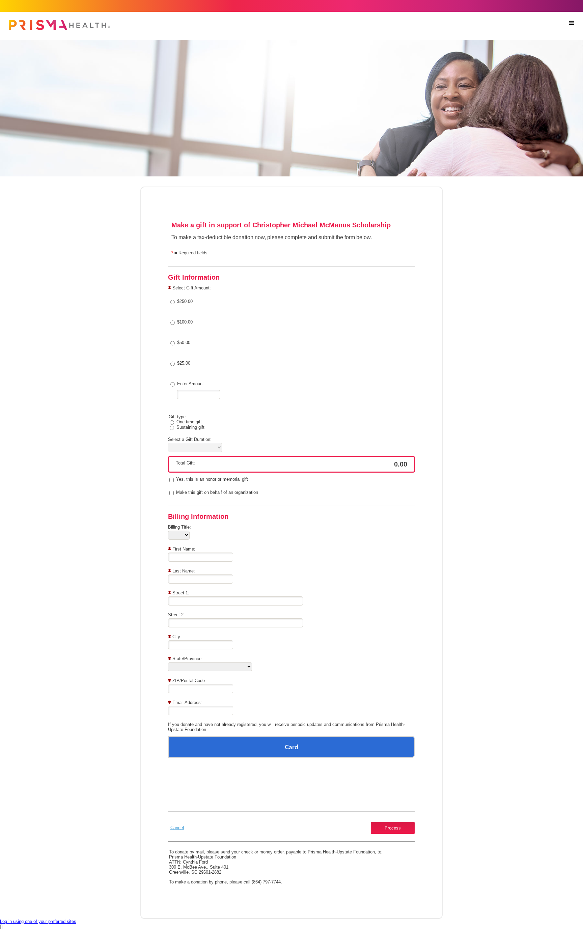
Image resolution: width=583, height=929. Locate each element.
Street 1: (180, 592)
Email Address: (187, 702)
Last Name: (183, 570)
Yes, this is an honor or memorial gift (212, 479)
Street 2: (176, 614)
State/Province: (187, 658)
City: (177, 636)
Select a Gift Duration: (190, 439)
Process (393, 828)
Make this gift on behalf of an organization (217, 492)
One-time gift (189, 421)
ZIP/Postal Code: (189, 680)
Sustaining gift (190, 427)
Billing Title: (179, 527)
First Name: (183, 549)
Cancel (177, 827)
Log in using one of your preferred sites (38, 921)
